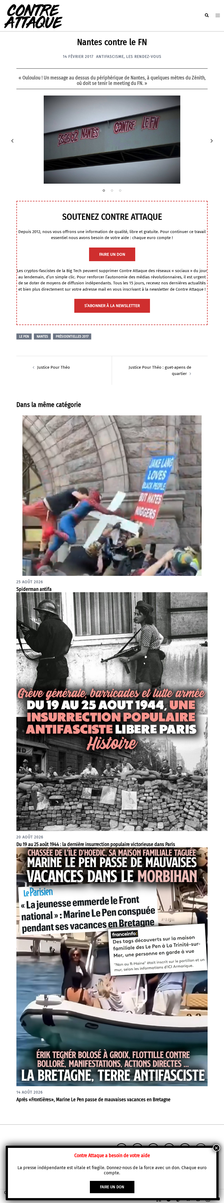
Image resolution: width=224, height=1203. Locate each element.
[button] (206, 15)
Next (211, 141)
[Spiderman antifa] (112, 495)
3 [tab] (120, 190)
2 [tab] (112, 190)
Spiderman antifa (34, 589)
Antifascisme (110, 56)
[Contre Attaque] (33, 15)
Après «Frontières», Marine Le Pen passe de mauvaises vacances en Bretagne (93, 1100)
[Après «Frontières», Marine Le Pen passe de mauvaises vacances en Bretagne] (112, 966)
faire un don (112, 254)
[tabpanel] (112, 140)
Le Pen (24, 336)
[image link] (112, 140)
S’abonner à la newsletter (112, 305)
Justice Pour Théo (53, 367)
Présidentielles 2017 (72, 336)
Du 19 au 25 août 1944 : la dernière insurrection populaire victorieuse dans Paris (95, 844)
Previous (12, 141)
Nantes (42, 336)
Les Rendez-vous (143, 56)
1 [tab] (104, 190)
